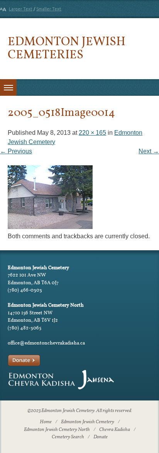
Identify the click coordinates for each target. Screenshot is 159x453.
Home (46, 422)
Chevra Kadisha (114, 429)
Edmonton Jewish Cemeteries (66, 47)
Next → (149, 151)
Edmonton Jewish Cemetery (87, 422)
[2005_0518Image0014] (50, 227)
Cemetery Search (68, 437)
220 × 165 (92, 132)
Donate (100, 437)
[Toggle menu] (8, 87)
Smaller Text (48, 9)
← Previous (16, 151)
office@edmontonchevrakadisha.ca (46, 343)
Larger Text (20, 9)
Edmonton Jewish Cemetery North (57, 429)
